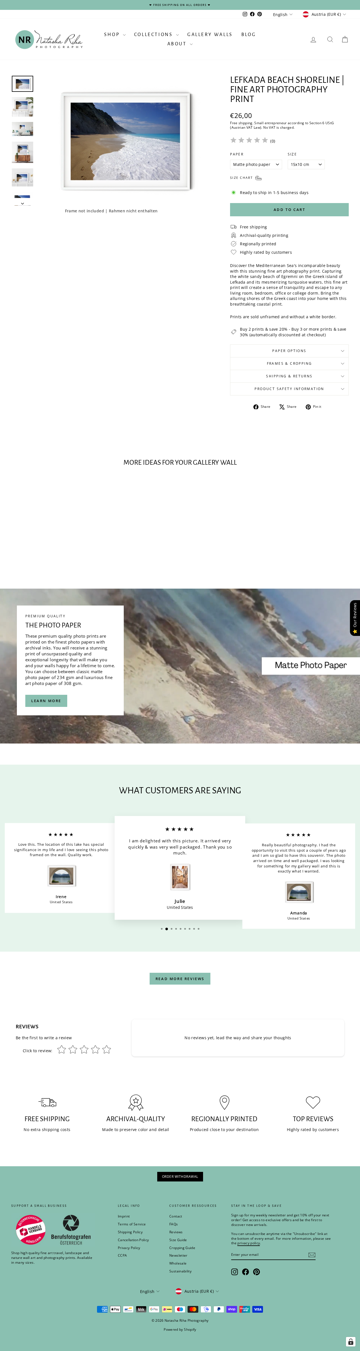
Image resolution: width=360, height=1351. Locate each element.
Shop (113, 34)
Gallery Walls (210, 34)
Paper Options (289, 350)
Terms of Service (132, 1224)
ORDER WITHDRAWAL (180, 1176)
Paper (237, 154)
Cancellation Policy (133, 1240)
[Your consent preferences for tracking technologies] (351, 1341)
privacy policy (248, 1243)
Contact (175, 1216)
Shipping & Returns (289, 376)
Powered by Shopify (180, 1329)
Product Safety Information (289, 388)
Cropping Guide (182, 1247)
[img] (249, 141)
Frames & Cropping (289, 363)
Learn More (46, 700)
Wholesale (177, 1263)
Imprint (124, 1216)
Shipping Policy (130, 1232)
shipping (245, 123)
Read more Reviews (180, 978)
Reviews (176, 1232)
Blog (248, 34)
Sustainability (180, 1271)
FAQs (173, 1224)
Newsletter (178, 1255)
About (178, 43)
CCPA (122, 1255)
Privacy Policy (129, 1247)
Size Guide (178, 1240)
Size (292, 154)
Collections (154, 34)
